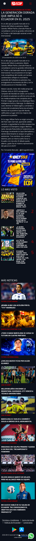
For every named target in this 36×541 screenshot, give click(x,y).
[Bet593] (18, 170)
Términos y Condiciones (10, 520)
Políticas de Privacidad (12, 523)
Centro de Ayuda (28, 520)
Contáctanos (27, 523)
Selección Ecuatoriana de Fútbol (16, 10)
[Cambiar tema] (4, 4)
